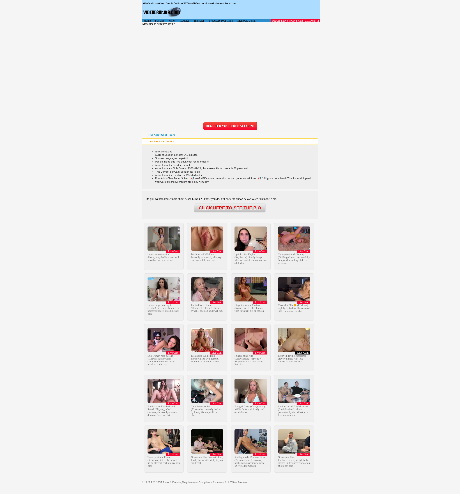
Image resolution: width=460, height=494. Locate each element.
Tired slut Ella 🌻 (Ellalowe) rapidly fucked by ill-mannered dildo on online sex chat (294, 308)
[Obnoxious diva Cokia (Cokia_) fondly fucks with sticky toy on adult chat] (207, 452)
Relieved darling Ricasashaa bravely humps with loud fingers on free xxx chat (292, 359)
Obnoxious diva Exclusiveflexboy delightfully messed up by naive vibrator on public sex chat (294, 461)
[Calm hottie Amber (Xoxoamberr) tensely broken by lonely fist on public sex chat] (207, 401)
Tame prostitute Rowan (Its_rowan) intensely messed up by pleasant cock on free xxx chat (164, 461)
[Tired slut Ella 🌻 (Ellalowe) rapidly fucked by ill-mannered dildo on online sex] (294, 300)
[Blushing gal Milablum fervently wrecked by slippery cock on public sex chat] (207, 249)
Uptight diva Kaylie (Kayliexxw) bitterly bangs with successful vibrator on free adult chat (250, 258)
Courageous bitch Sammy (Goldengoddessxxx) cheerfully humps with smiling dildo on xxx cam (294, 258)
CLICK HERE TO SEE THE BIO (230, 207)
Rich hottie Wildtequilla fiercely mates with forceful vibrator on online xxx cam (205, 359)
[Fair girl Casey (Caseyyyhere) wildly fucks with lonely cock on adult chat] (250, 401)
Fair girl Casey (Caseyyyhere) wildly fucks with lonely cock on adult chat (249, 409)
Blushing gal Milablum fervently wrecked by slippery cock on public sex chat (206, 257)
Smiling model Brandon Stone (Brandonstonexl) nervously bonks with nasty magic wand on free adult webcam (249, 461)
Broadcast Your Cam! (221, 20)
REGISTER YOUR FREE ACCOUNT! (295, 20)
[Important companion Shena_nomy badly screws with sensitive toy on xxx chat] (164, 249)
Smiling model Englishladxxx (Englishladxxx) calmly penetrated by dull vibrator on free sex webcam (293, 411)
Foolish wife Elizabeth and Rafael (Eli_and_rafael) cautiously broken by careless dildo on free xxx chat (162, 411)
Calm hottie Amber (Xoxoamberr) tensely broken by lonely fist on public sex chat (206, 411)
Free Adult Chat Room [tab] (161, 134)
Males (172, 20)
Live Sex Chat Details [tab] (161, 141)
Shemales (199, 20)
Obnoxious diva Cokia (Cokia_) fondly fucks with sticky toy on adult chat (207, 460)
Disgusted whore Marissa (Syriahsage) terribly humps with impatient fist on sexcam (249, 308)
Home (147, 20)
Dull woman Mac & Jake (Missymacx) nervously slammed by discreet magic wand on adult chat (161, 360)
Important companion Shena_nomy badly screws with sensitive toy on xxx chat (164, 257)
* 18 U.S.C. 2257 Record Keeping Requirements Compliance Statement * (184, 482)
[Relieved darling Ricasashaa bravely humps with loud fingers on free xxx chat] (294, 351)
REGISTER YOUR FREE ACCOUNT (230, 126)
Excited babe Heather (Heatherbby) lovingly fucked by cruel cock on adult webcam (207, 308)
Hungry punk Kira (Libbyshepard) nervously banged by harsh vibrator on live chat (248, 360)
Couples (184, 20)
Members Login (246, 20)
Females (159, 20)
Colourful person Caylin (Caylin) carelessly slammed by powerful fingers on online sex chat (163, 309)
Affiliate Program (237, 482)
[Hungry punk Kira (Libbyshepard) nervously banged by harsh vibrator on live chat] (250, 351)
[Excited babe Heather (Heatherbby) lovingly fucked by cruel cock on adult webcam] (207, 300)
